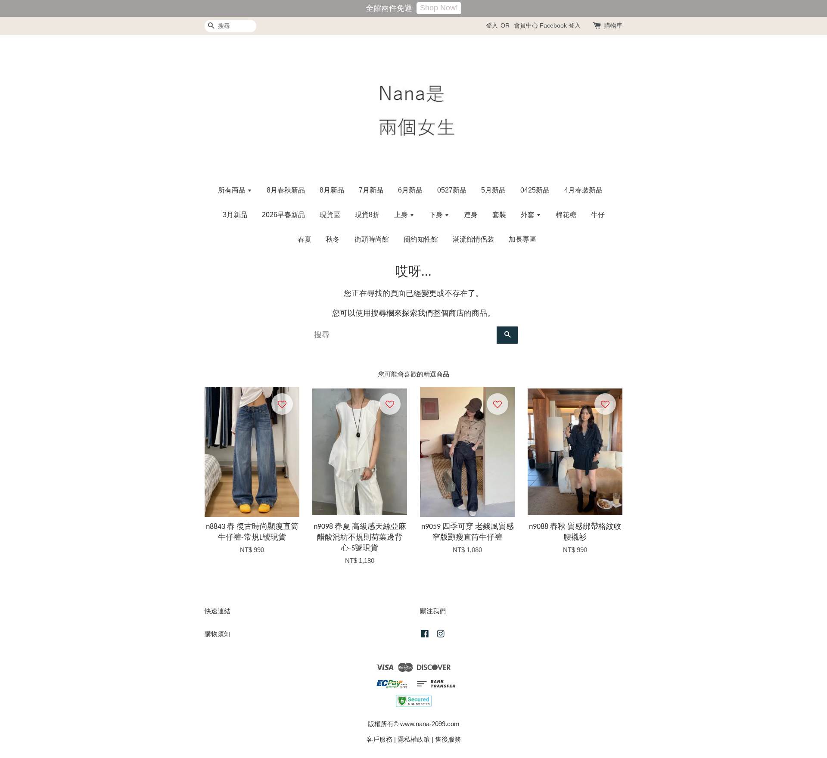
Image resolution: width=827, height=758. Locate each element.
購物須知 (217, 633)
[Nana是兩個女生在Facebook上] (424, 635)
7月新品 (371, 190)
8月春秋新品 (286, 190)
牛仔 (598, 214)
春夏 (304, 239)
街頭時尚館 (371, 239)
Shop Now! (439, 7)
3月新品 (235, 214)
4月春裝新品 (583, 190)
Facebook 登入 (560, 25)
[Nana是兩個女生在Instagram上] (440, 635)
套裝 (499, 214)
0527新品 (451, 190)
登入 (492, 25)
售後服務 (448, 739)
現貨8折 (367, 214)
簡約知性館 (421, 239)
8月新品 (332, 190)
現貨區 (330, 214)
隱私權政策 (414, 739)
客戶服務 (379, 739)
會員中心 (526, 25)
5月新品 (493, 190)
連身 (471, 214)
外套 (528, 214)
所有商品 (232, 190)
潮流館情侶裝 (473, 239)
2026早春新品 (283, 214)
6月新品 (410, 190)
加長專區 (522, 239)
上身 (402, 214)
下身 (437, 214)
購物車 (613, 25)
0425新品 (535, 190)
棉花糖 (566, 214)
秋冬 (333, 239)
